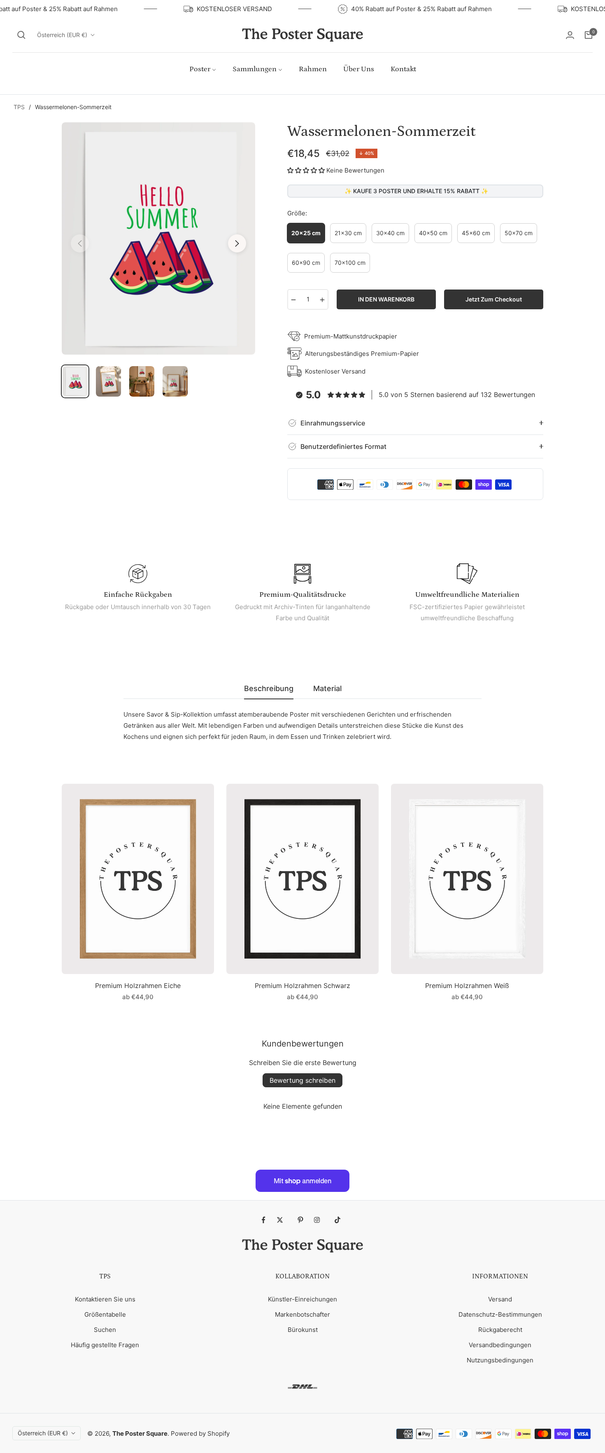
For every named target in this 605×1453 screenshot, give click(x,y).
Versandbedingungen (500, 1345)
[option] (158, 238)
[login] (570, 35)
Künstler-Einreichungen (302, 1299)
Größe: (297, 213)
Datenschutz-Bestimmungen (500, 1314)
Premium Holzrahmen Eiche (138, 985)
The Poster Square (140, 1433)
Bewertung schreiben (302, 1080)
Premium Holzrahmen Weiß (467, 985)
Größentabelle (105, 1314)
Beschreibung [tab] (268, 688)
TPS (19, 106)
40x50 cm (433, 232)
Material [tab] (327, 688)
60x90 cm (306, 262)
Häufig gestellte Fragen (105, 1345)
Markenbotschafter (302, 1314)
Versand (500, 1299)
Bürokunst (303, 1330)
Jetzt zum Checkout (493, 299)
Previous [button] (80, 243)
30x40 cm (390, 232)
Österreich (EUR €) (62, 34)
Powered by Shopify (200, 1433)
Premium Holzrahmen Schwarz (302, 985)
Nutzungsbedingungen (500, 1360)
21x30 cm (348, 232)
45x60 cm (476, 232)
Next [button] (237, 243)
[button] (21, 35)
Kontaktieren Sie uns (105, 1299)
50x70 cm (519, 232)
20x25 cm (306, 232)
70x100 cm (350, 262)
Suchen (105, 1330)
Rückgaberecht (500, 1330)
